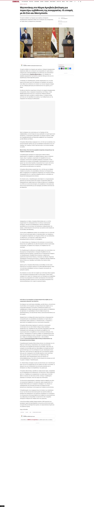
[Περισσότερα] (75, 1)
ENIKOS (16, 1)
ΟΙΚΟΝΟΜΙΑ (36, 1)
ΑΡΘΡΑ (71, 1)
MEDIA (63, 1)
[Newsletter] (80, 1)
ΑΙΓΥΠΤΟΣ (22, 412)
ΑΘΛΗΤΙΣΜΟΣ (52, 1)
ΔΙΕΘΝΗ (41, 1)
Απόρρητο (2, 506)
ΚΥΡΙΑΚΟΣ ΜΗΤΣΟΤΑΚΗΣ (37, 412)
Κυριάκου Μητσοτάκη (35, 74)
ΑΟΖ (30, 412)
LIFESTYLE (59, 1)
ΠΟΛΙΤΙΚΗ (31, 1)
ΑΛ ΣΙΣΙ (27, 412)
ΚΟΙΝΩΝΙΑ (47, 1)
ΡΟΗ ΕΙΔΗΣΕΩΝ (25, 1)
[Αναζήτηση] (78, 1)
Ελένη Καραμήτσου (64, 18)
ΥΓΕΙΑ (67, 1)
